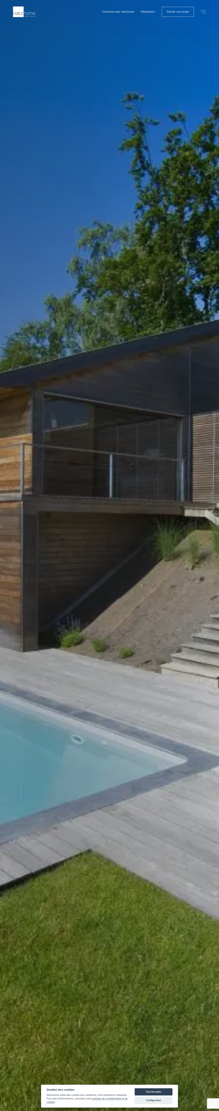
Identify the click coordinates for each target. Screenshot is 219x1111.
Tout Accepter (153, 1091)
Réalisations (148, 11)
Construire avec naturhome (118, 11)
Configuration (153, 1100)
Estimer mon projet (178, 11)
